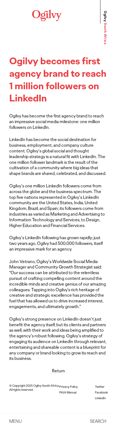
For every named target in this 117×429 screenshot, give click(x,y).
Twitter (99, 387)
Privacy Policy (68, 387)
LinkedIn (100, 398)
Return (58, 371)
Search (98, 421)
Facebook (101, 392)
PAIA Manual (67, 392)
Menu (15, 421)
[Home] (46, 20)
